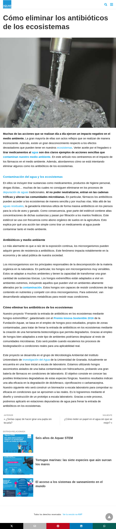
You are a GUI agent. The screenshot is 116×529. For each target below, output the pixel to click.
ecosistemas (64, 147)
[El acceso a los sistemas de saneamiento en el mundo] (18, 487)
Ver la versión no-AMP (72, 514)
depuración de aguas (15, 192)
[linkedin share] (81, 526)
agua (35, 152)
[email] (35, 526)
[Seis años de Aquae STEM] (18, 443)
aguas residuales (13, 206)
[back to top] (109, 517)
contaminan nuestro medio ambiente (26, 156)
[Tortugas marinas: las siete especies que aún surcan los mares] (18, 465)
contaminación (32, 287)
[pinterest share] (58, 526)
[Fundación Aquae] (7, 4)
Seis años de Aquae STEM (54, 438)
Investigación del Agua (36, 359)
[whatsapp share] (104, 526)
